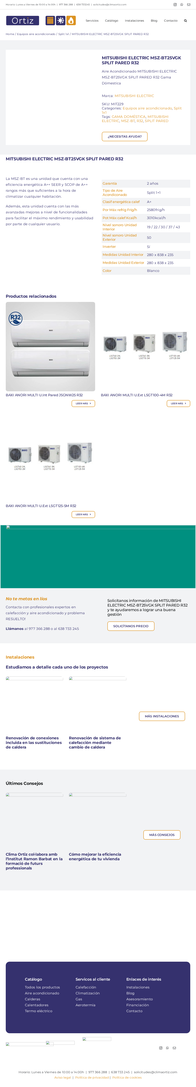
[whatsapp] (167, 1047)
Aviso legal (62, 1077)
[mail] (174, 1047)
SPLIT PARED (156, 121)
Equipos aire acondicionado (147, 108)
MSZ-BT (128, 121)
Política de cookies (127, 1077)
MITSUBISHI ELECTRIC (134, 96)
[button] (185, 20)
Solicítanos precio (130, 626)
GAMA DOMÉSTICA (129, 117)
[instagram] (160, 1047)
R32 (140, 121)
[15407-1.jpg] (52, 97)
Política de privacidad (92, 1077)
